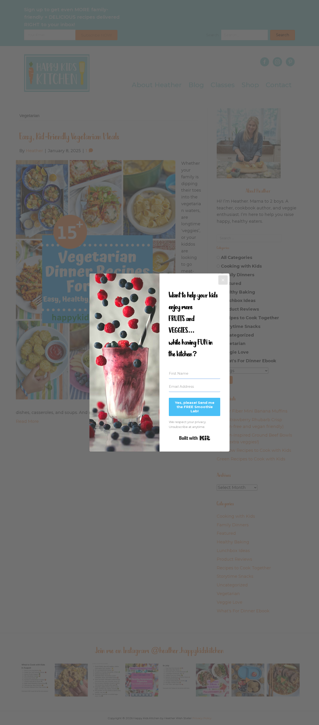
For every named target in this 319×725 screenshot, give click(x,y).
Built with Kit (194, 438)
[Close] (223, 280)
